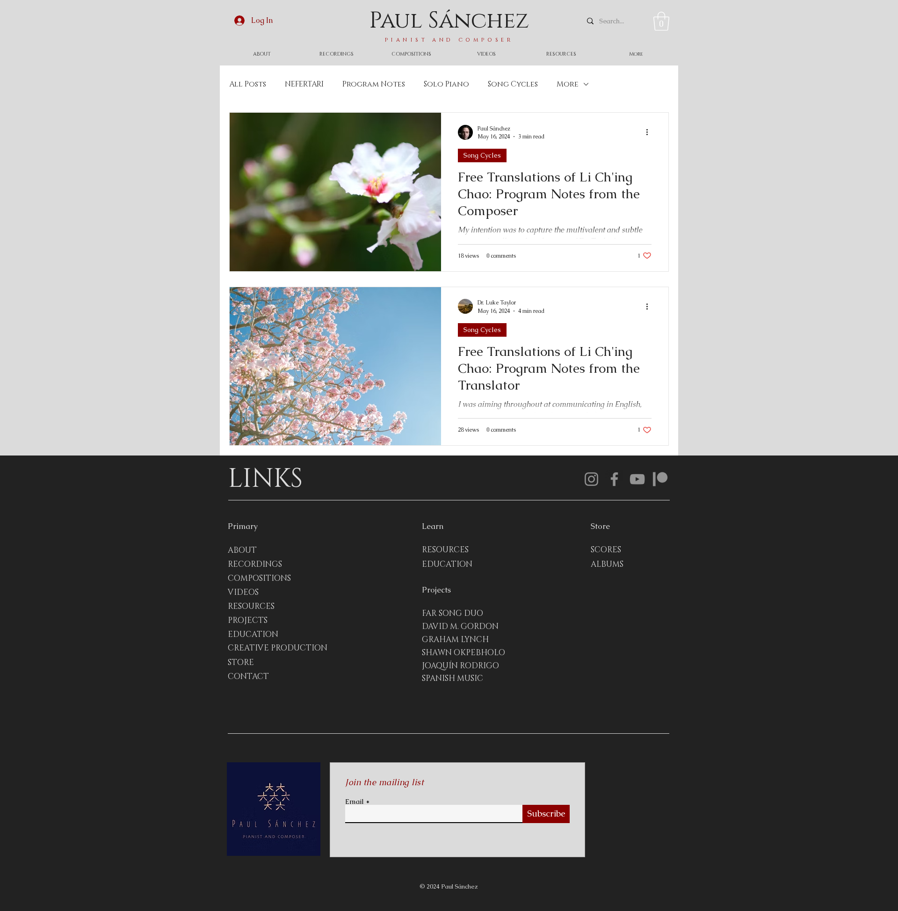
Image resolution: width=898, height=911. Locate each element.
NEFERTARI (304, 84)
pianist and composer (449, 39)
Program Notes (373, 84)
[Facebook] (614, 479)
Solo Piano (446, 84)
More (568, 84)
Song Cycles (513, 84)
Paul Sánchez (449, 21)
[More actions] (650, 132)
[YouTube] (637, 479)
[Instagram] (591, 479)
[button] (661, 21)
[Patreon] (660, 479)
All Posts (247, 84)
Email (354, 801)
